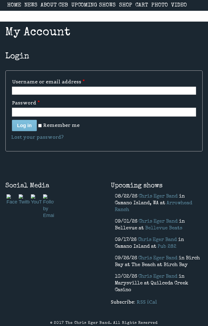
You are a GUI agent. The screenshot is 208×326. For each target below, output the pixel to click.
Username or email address (48, 82)
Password (26, 103)
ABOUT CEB (54, 5)
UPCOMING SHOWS (93, 5)
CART (141, 5)
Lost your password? (37, 137)
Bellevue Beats (163, 228)
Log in (24, 125)
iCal (152, 302)
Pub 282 (167, 246)
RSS (141, 302)
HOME (14, 5)
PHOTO (159, 5)
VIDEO (179, 5)
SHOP (125, 5)
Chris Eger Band (158, 196)
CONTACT (18, 16)
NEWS (30, 5)
